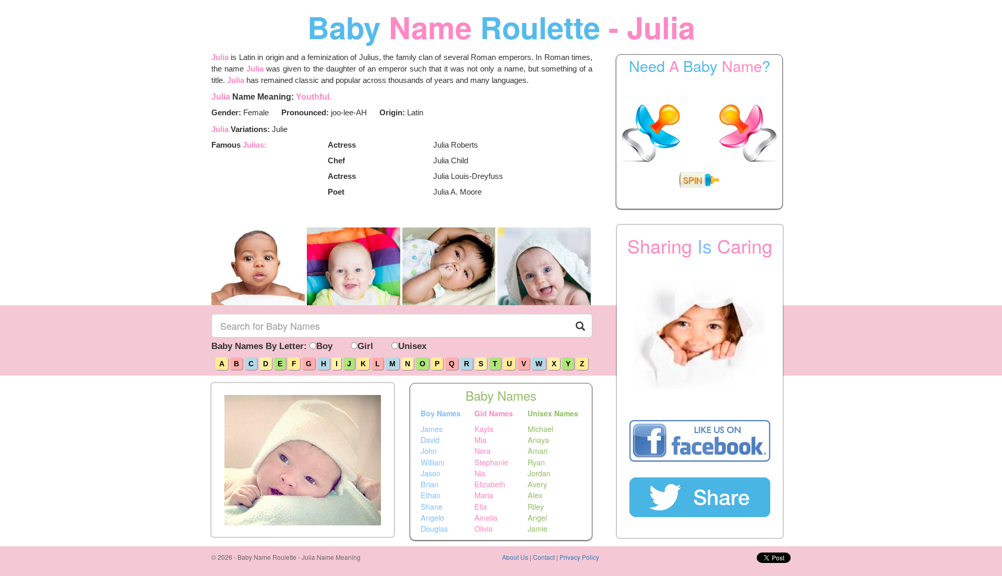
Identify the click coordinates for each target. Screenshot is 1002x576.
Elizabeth (489, 484)
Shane (432, 506)
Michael (540, 428)
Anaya (538, 440)
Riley (536, 506)
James (432, 428)
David (430, 440)
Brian (429, 484)
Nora (482, 451)
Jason (430, 473)
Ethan (430, 495)
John (429, 451)
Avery (537, 484)
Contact (544, 557)
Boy (324, 346)
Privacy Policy (579, 557)
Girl (365, 346)
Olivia (483, 528)
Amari (537, 451)
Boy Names (441, 413)
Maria (483, 495)
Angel (537, 517)
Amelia (485, 517)
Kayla (483, 428)
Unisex (412, 346)
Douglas (434, 528)
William (433, 462)
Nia (479, 473)
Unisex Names (553, 413)
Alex (535, 495)
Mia (480, 440)
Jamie (537, 528)
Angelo (432, 517)
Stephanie (491, 462)
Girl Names (493, 413)
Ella (480, 506)
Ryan (536, 462)
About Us (515, 557)
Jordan (539, 473)
